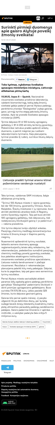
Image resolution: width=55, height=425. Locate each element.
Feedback (5, 395)
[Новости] (20, 79)
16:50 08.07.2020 (8, 40)
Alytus (4, 327)
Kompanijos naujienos (19, 395)
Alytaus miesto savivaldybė (17, 75)
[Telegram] (32, 79)
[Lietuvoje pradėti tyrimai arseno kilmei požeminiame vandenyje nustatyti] (27, 160)
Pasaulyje (6, 360)
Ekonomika (29, 360)
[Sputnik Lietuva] (7, 19)
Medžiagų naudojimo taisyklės (25, 382)
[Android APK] (9, 403)
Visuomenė (46, 322)
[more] (50, 188)
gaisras (41, 327)
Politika (17, 360)
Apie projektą (6, 382)
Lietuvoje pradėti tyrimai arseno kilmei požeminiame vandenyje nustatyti (27, 181)
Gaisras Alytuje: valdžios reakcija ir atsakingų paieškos (20, 322)
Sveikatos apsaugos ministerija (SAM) (23, 327)
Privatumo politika (8, 386)
